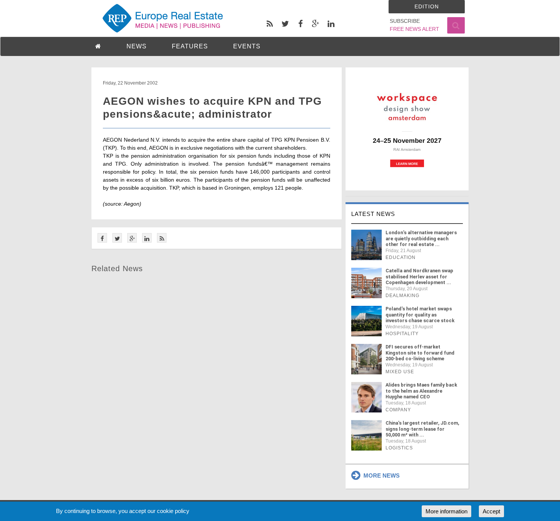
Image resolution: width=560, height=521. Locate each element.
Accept (491, 511)
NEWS (136, 46)
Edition (426, 6)
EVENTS (247, 46)
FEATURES (190, 46)
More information (446, 511)
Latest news (373, 214)
